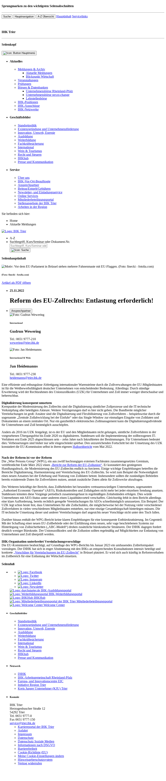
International (26, 147)
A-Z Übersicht (46, 16)
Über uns (24, 177)
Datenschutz (26, 737)
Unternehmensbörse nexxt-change (47, 94)
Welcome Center (54, 605)
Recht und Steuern (30, 154)
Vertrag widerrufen (30, 763)
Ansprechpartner (28, 185)
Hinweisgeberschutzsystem (35, 759)
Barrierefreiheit (27, 748)
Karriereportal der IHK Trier (36, 727)
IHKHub (39, 597)
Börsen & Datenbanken (33, 87)
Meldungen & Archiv (31, 69)
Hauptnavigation (24, 16)
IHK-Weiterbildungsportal (65, 594)
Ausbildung (25, 136)
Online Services (28, 196)
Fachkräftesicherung (31, 143)
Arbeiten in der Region (32, 207)
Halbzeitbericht (82, 446)
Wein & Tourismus (30, 151)
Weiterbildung (27, 140)
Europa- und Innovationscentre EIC (40, 681)
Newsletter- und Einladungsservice (40, 192)
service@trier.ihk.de (22, 723)
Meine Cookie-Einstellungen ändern (41, 756)
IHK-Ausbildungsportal (56, 590)
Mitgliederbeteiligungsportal (36, 199)
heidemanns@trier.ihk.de (26, 377)
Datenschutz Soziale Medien (36, 741)
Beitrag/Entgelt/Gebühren (34, 188)
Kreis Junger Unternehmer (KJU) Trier (42, 688)
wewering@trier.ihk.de (24, 342)
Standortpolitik (27, 125)
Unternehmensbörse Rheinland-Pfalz (49, 91)
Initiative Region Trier (32, 685)
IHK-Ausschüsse (29, 105)
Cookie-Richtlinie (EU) (33, 752)
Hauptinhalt (63, 16)
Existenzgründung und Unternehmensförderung (48, 129)
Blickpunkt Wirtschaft (40, 76)
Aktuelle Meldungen (39, 73)
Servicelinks (80, 16)
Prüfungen (24, 84)
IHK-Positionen (28, 102)
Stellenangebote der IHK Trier (37, 203)
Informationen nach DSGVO (36, 745)
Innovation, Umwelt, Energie (36, 132)
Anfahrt (23, 730)
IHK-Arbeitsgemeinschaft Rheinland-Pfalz (45, 677)
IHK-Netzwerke (28, 109)
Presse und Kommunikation (35, 162)
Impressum (25, 734)
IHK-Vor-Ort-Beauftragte (34, 181)
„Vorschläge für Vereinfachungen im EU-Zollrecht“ (46, 552)
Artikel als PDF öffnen (16, 282)
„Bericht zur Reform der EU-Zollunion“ (76, 465)
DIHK (22, 674)
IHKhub (23, 158)
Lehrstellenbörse (36, 98)
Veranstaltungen (28, 80)
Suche (7, 16)
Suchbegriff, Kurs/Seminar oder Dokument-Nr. (40, 241)
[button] (87, 238)
